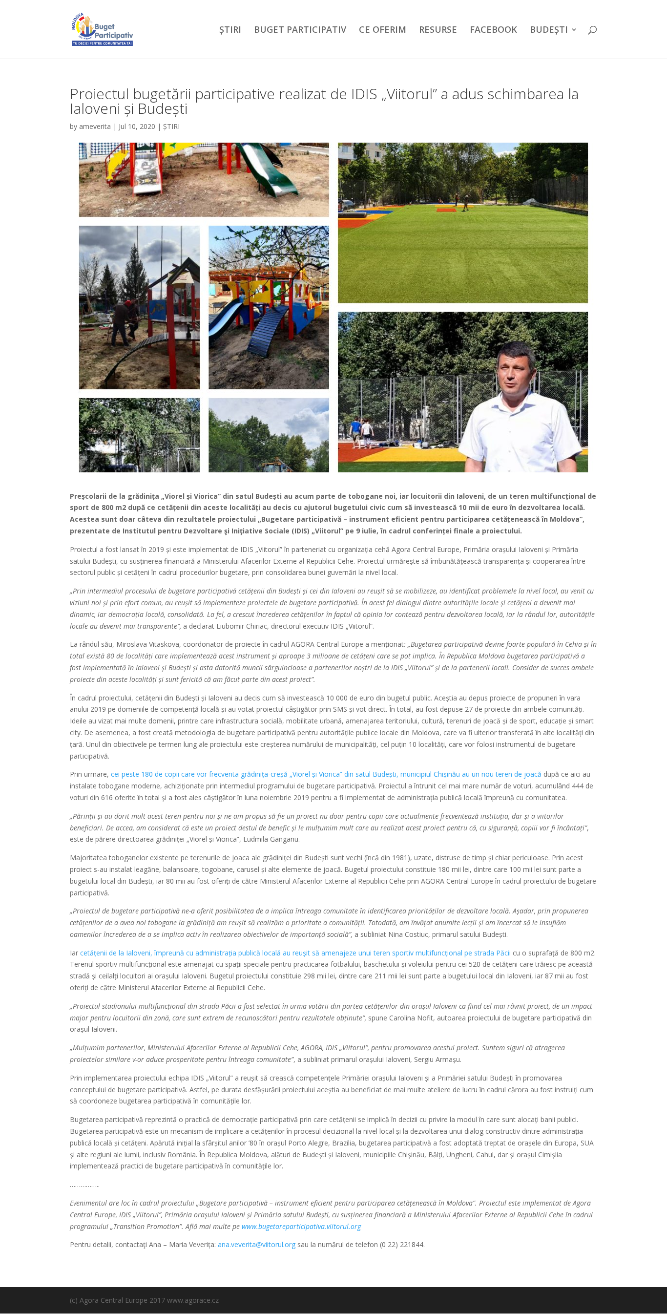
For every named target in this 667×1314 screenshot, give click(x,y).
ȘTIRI (230, 30)
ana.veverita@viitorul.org (256, 1244)
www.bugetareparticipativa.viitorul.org (301, 1226)
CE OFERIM (382, 30)
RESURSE (438, 30)
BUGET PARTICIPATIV (300, 30)
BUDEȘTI (549, 30)
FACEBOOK (493, 30)
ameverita (95, 126)
